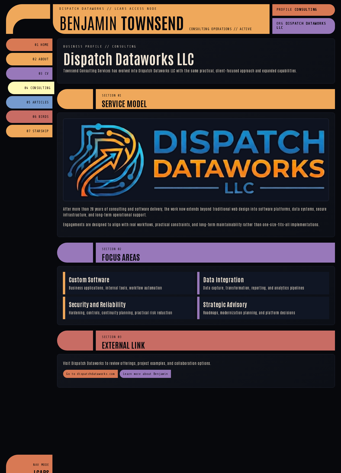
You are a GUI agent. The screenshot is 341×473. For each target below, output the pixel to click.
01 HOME (42, 45)
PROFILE (297, 9)
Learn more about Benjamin (145, 374)
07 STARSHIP (37, 131)
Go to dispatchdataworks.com (90, 374)
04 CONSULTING (37, 88)
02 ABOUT (40, 59)
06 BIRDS (40, 117)
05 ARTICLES (37, 102)
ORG (301, 25)
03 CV (44, 74)
